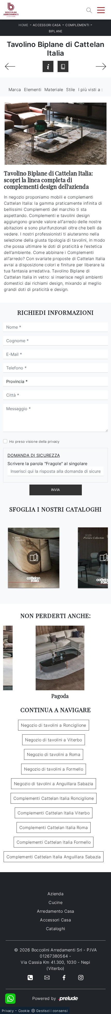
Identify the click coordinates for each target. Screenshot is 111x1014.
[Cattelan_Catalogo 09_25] (30, 557)
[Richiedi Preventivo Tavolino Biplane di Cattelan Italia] (48, 66)
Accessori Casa (47, 25)
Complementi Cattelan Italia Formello (54, 842)
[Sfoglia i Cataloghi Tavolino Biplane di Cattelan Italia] (63, 66)
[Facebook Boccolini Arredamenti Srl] (64, 977)
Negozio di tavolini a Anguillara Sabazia (53, 783)
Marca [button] (15, 89)
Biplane (55, 31)
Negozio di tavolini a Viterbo (53, 739)
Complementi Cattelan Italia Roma (53, 827)
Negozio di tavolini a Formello (53, 769)
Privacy (8, 1011)
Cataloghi (55, 928)
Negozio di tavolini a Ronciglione (53, 725)
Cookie (24, 1011)
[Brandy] (101, 66)
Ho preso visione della (34, 441)
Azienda (55, 893)
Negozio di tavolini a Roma (53, 754)
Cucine (55, 902)
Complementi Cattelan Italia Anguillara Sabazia (53, 856)
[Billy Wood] (10, 66)
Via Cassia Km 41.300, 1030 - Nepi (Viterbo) (55, 965)
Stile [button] (70, 89)
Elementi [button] (32, 89)
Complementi (77, 25)
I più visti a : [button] (90, 89)
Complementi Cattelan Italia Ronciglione (53, 798)
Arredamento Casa (55, 911)
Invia (55, 490)
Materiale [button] (53, 89)
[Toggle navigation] (101, 9)
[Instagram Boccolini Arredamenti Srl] (81, 977)
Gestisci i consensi (52, 1011)
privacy (54, 441)
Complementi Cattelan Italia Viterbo (54, 812)
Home (23, 25)
